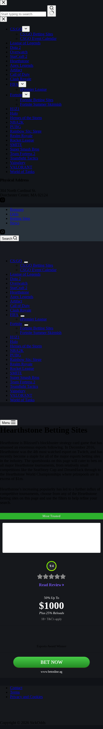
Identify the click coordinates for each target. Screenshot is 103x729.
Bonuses (17, 209)
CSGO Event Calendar (38, 270)
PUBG (15, 355)
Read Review (50, 585)
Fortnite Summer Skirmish (41, 332)
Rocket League (22, 368)
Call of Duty (20, 306)
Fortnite (16, 324)
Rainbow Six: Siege (26, 359)
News (14, 223)
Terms (15, 692)
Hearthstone (19, 292)
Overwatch (19, 283)
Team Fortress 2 (22, 382)
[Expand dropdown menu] (26, 262)
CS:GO (16, 261)
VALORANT (21, 395)
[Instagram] (2, 233)
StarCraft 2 (18, 288)
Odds (14, 214)
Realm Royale (21, 364)
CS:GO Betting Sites (36, 265)
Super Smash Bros (24, 377)
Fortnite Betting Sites (36, 328)
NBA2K (17, 350)
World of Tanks (22, 400)
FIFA (14, 315)
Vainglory (18, 391)
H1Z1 (15, 337)
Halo (14, 341)
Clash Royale (20, 310)
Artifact (16, 301)
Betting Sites (20, 218)
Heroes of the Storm (26, 346)
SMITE (16, 373)
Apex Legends (21, 297)
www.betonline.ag (51, 671)
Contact (16, 688)
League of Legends (25, 274)
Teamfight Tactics (24, 386)
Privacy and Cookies (26, 697)
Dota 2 (15, 279)
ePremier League (33, 319)
